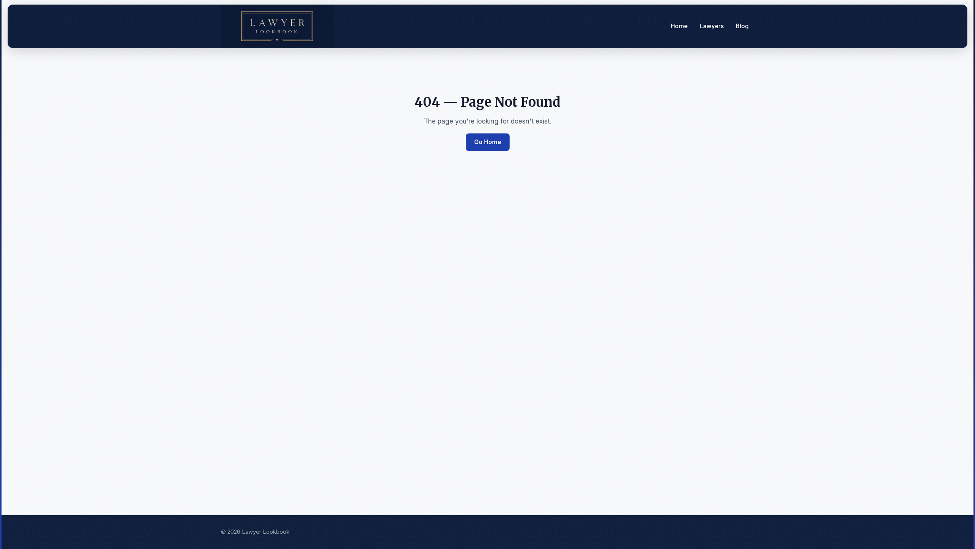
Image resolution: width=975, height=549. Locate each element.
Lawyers (712, 26)
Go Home (487, 142)
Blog (742, 26)
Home (679, 26)
